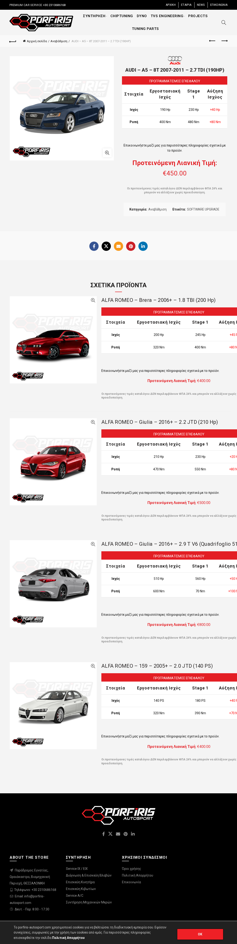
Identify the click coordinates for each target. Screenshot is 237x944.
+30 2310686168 (54, 5)
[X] (106, 246)
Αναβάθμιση (58, 41)
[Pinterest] (130, 246)
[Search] (224, 22)
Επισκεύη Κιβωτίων (81, 889)
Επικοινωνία (131, 882)
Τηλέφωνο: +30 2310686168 (35, 890)
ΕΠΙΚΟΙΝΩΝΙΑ (219, 4)
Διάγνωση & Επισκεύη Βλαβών (89, 875)
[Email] (118, 246)
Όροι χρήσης (131, 869)
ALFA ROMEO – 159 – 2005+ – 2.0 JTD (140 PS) (157, 666)
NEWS (201, 4)
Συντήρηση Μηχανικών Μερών (89, 902)
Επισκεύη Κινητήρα (80, 882)
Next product (224, 41)
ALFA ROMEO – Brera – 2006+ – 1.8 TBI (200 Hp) (158, 300)
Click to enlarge (107, 152)
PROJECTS (198, 16)
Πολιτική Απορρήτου (137, 875)
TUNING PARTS (145, 29)
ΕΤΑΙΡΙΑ (186, 4)
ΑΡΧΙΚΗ (171, 4)
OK (200, 934)
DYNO (142, 16)
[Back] (13, 41)
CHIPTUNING (121, 16)
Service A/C (74, 895)
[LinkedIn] (143, 246)
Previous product (212, 41)
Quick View (93, 300)
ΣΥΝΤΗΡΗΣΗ (94, 16)
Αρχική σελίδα (37, 41)
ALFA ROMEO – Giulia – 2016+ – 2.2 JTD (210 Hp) (159, 422)
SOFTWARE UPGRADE (203, 209)
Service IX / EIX (77, 869)
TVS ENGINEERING (167, 16)
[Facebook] (94, 246)
